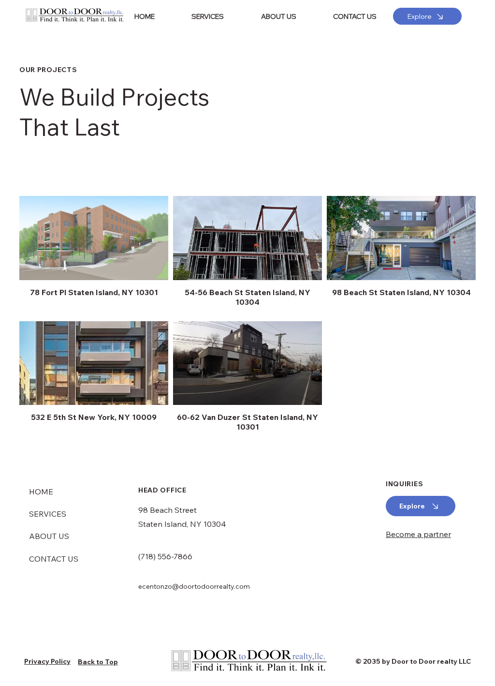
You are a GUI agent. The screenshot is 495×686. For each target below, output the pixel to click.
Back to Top (98, 661)
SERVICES (47, 514)
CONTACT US (53, 559)
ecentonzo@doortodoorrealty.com (194, 586)
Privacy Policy (47, 661)
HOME (41, 491)
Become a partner (418, 534)
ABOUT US (49, 536)
